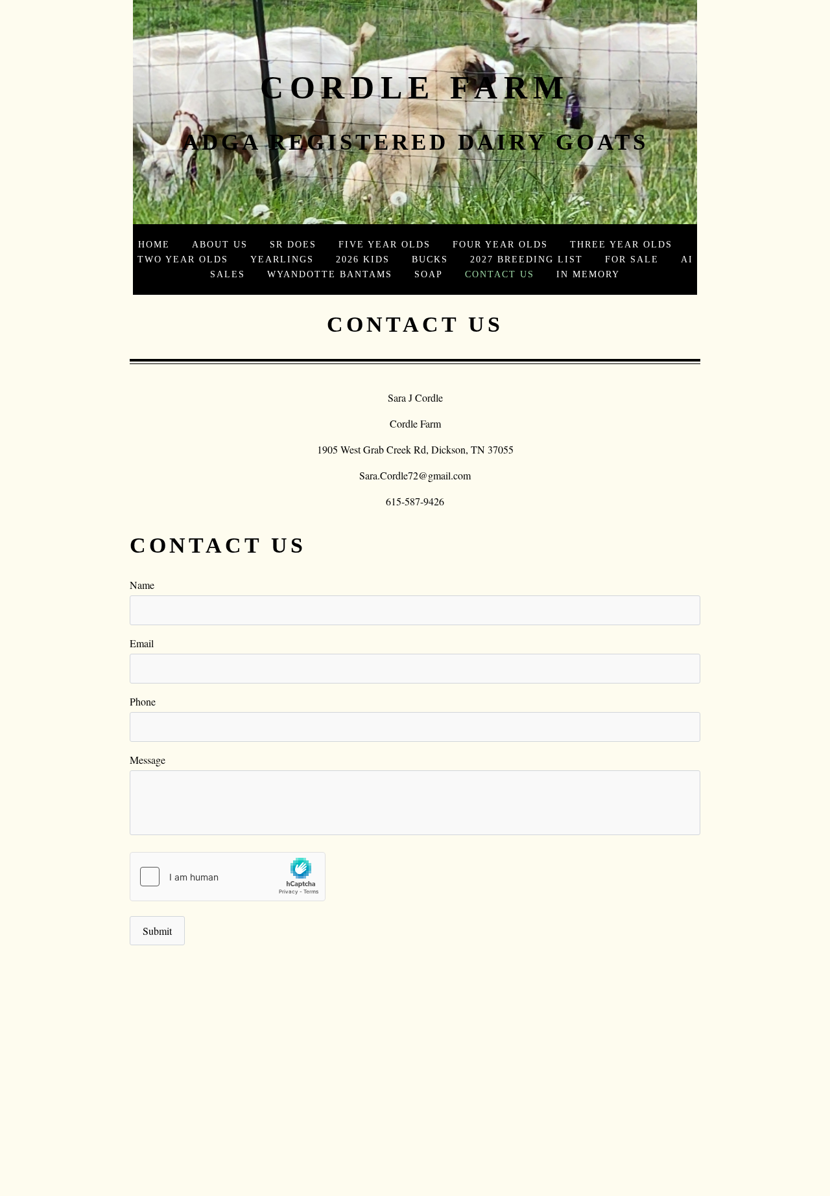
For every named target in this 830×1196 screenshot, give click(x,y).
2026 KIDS (363, 259)
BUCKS (430, 259)
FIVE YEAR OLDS (384, 244)
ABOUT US (220, 244)
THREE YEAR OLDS (621, 244)
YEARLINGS (282, 259)
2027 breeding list (526, 259)
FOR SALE (632, 259)
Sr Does (293, 244)
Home (154, 244)
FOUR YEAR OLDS (500, 244)
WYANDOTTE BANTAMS (329, 274)
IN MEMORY (588, 274)
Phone (143, 701)
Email (142, 643)
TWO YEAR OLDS (182, 259)
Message (147, 759)
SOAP (428, 274)
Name (142, 585)
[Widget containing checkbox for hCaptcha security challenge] (228, 876)
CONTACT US (499, 274)
